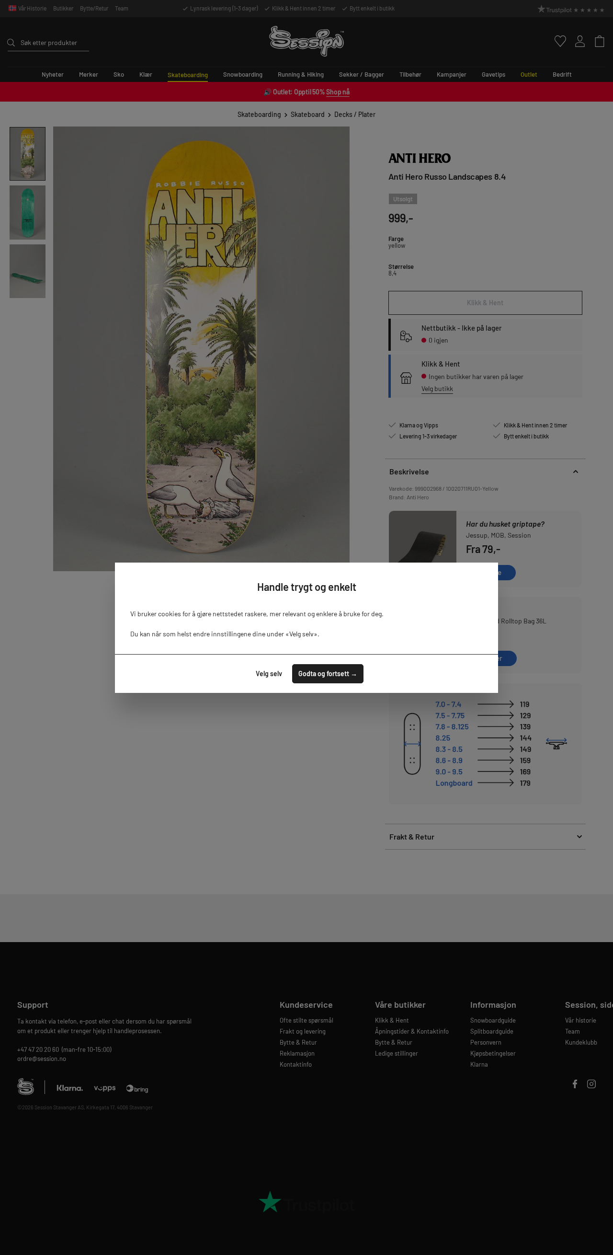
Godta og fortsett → (327, 673)
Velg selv (269, 673)
